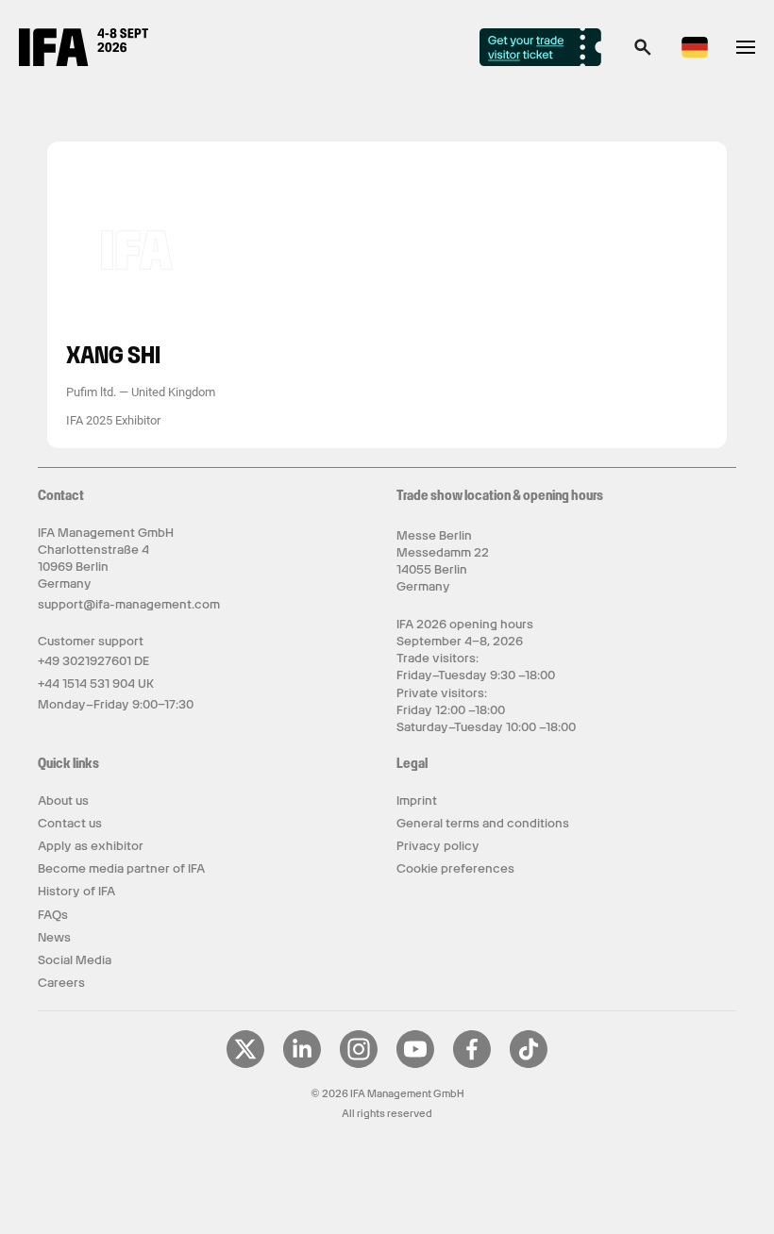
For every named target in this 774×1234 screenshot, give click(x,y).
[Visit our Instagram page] (359, 1064)
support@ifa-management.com (129, 604)
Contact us (70, 823)
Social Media (74, 960)
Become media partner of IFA (121, 868)
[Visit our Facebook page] (472, 1064)
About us (63, 800)
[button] (642, 52)
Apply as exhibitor (90, 846)
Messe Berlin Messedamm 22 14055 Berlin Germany (442, 561)
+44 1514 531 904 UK (96, 683)
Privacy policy (438, 846)
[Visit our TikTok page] (528, 1064)
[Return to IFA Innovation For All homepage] (83, 61)
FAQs (53, 915)
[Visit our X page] (245, 1064)
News (54, 937)
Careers (61, 983)
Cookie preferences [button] (455, 868)
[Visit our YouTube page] (415, 1064)
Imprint (416, 800)
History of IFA (76, 891)
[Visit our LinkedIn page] (302, 1064)
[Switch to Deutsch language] (694, 54)
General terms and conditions (482, 823)
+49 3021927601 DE (93, 661)
